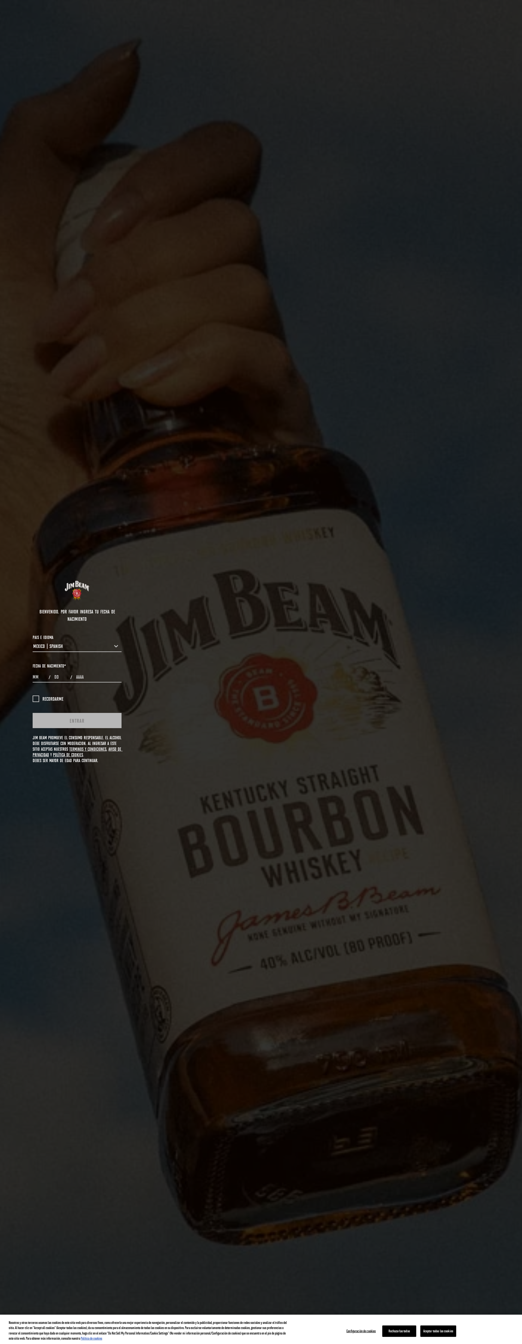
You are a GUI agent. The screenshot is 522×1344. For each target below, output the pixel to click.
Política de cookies (91, 1338)
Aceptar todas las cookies (438, 1331)
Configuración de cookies (361, 1331)
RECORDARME (52, 699)
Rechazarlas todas (399, 1331)
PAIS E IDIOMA (43, 637)
